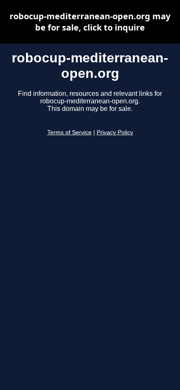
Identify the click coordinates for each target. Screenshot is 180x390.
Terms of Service (69, 132)
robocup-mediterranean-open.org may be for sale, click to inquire (90, 21)
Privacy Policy (115, 132)
